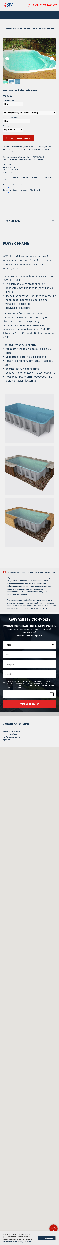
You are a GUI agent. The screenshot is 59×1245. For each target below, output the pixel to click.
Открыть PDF (7, 187)
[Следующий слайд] (52, 58)
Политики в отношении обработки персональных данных (28, 945)
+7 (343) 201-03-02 (44, 5)
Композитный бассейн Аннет (44, 28)
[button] (18, 138)
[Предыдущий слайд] (7, 58)
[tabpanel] (29, 399)
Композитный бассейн (21, 28)
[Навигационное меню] (54, 15)
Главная (8, 28)
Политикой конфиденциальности (17, 1241)
